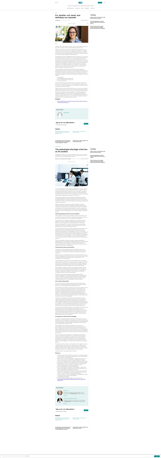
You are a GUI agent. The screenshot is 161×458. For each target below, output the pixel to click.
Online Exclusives (58, 146)
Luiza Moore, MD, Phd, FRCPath (65, 158)
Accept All (157, 456)
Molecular (92, 8)
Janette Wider (57, 20)
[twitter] (71, 23)
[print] (87, 23)
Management (87, 8)
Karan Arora (57, 158)
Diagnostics (78, 8)
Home (56, 12)
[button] (56, 2)
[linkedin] (70, 23)
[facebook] (68, 23)
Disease (82, 8)
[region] (80, 456)
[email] (74, 23)
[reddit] (73, 23)
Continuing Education (70, 8)
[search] (57, 2)
